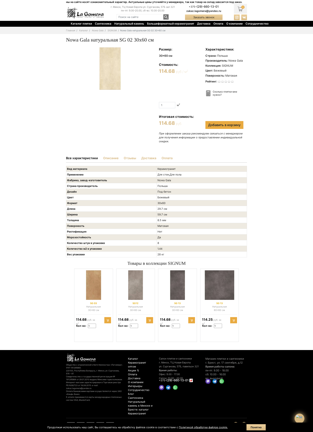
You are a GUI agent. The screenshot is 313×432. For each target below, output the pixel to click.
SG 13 (177, 303)
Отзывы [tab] (130, 158)
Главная (70, 30)
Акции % (133, 370)
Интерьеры (135, 386)
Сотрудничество (257, 23)
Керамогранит (137, 413)
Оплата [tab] (167, 158)
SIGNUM (112, 30)
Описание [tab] (111, 158)
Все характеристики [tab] (82, 158)
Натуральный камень (129, 23)
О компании (234, 23)
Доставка (203, 23)
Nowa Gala (98, 30)
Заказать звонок (203, 17)
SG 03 (93, 303)
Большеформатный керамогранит (170, 23)
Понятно (256, 427)
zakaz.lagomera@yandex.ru (203, 11)
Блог (131, 393)
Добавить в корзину (224, 125)
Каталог (83, 30)
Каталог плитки (81, 23)
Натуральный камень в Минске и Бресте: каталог (140, 405)
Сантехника (103, 23)
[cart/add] (107, 320)
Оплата (218, 23)
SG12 (135, 303)
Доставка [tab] (148, 158)
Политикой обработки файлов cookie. (203, 427)
